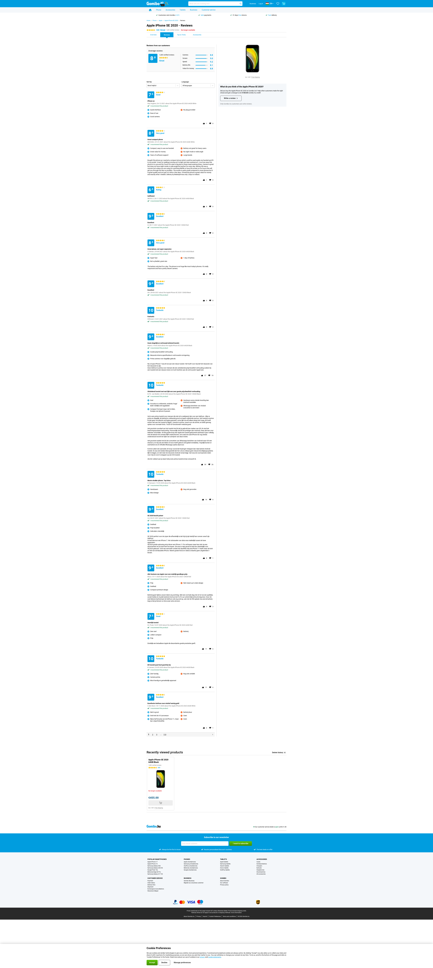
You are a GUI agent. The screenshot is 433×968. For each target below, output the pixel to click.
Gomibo (223, 878)
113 (165, 734)
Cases (258, 862)
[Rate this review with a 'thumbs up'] (204, 123)
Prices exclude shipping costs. (237, 911)
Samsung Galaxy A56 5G (155, 868)
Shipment (150, 887)
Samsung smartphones (191, 864)
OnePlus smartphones (190, 866)
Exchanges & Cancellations (155, 889)
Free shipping (255, 77)
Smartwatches (261, 872)
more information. (236, 912)
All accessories (261, 874)
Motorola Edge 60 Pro (154, 872)
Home (148, 20)
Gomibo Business (189, 881)
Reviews (182, 20)
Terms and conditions (229, 916)
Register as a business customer (193, 883)
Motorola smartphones (191, 868)
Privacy (198, 916)
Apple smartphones (190, 862)
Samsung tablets (225, 864)
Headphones (260, 870)
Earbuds (259, 868)
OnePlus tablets (225, 870)
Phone (158, 10)
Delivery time (151, 885)
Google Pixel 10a (152, 870)
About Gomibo (224, 881)
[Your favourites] (278, 3)
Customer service (208, 10)
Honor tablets (224, 868)
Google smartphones (190, 870)
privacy (202, 957)
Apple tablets (224, 862)
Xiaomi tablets (224, 866)
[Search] (240, 3)
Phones (187, 859)
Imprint (205, 916)
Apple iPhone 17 (152, 862)
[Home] (150, 10)
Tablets (182, 10)
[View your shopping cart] (283, 3)
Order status (151, 883)
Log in (261, 4)
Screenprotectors (262, 864)
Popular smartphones (157, 859)
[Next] (213, 734)
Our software (224, 883)
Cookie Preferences (215, 916)
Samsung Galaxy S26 (154, 866)
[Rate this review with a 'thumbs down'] (210, 123)
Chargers (259, 866)
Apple (160, 20)
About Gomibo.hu (189, 916)
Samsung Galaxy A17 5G (155, 874)
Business (193, 10)
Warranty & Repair (152, 891)
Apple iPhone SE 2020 (171, 20)
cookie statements (214, 957)
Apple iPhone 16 (152, 864)
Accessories (170, 10)
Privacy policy (224, 885)
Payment (150, 881)
